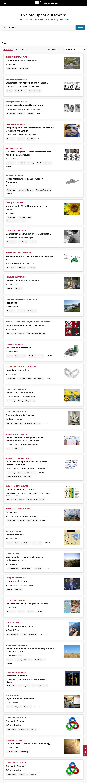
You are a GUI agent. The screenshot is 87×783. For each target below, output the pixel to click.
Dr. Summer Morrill (12, 329)
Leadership (23, 242)
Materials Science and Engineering (19, 476)
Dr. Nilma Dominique (13, 307)
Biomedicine (37, 543)
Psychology (24, 68)
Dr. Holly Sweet (11, 64)
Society (9, 91)
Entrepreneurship (13, 568)
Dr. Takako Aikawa (12, 263)
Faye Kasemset (11, 109)
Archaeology (24, 752)
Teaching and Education (15, 333)
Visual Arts (31, 139)
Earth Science (32, 520)
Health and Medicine (44, 163)
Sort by (61, 49)
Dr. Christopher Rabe (13, 655)
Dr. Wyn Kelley (11, 607)
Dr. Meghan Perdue (27, 263)
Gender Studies (20, 91)
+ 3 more (38, 113)
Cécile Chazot (11, 469)
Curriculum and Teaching (36, 333)
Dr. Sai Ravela (11, 374)
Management (11, 242)
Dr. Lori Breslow (11, 238)
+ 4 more (9, 663)
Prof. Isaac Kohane (12, 539)
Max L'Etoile (21, 469)
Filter (6, 43)
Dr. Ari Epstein (11, 516)
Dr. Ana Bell (10, 213)
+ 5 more (9, 166)
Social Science (12, 68)
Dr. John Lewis (11, 680)
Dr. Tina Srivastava (29, 396)
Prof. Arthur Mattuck (25, 680)
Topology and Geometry (27, 729)
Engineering (11, 163)
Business (33, 242)
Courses (8, 49)
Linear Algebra (24, 686)
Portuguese (32, 311)
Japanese (31, 267)
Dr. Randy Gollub (12, 159)
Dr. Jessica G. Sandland (36, 469)
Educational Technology (35, 499)
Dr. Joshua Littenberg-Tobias (28, 493)
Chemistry (18, 288)
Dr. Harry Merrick (12, 747)
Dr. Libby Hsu (34, 516)
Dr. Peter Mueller (12, 702)
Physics (18, 707)
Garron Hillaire (11, 493)
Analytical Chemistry (32, 423)
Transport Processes (43, 190)
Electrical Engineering (26, 163)
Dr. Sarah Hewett (27, 585)
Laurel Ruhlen (22, 87)
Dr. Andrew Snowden (13, 725)
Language (21, 267)
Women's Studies (35, 91)
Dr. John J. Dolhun (12, 284)
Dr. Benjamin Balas (12, 352)
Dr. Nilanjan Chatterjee (14, 419)
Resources (22, 49)
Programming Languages (16, 221)
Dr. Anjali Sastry (11, 564)
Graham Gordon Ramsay (15, 135)
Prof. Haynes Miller (40, 680)
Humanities (11, 113)
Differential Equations (39, 686)
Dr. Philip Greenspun (13, 396)
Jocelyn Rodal (23, 109)
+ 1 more (45, 423)
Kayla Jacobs (10, 87)
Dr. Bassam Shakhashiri (29, 444)
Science (9, 288)
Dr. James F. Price (12, 630)
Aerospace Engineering (26, 401)
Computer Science (24, 217)
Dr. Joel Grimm (22, 516)
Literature (21, 113)
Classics (30, 612)
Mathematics (39, 378)
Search (80, 27)
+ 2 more (40, 139)
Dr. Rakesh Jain (11, 186)
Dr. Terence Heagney (26, 238)
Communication (12, 634)
